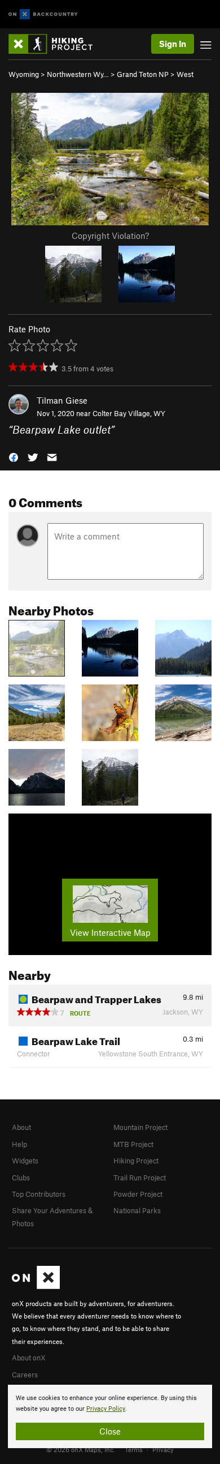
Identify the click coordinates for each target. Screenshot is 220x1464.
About (21, 1127)
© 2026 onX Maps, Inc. (80, 1449)
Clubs (21, 1177)
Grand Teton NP (143, 74)
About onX (29, 1357)
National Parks (137, 1210)
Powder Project (137, 1193)
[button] (13, 456)
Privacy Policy (105, 1408)
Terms (134, 1449)
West (185, 74)
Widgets (25, 1160)
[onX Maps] (36, 1286)
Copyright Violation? (110, 235)
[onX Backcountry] (43, 14)
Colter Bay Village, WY (129, 413)
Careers (25, 1374)
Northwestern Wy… (78, 74)
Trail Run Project (139, 1177)
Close (110, 1431)
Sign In (172, 43)
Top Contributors (38, 1193)
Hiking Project (136, 1160)
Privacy (163, 1449)
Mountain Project (140, 1127)
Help (19, 1144)
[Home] (56, 44)
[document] (110, 1416)
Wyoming (23, 74)
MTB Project (133, 1144)
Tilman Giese (62, 400)
